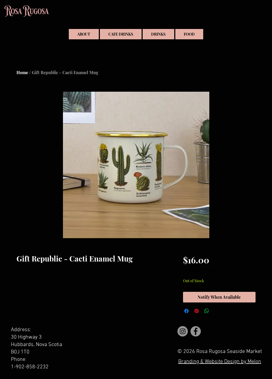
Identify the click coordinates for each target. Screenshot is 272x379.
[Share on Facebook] (186, 311)
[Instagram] (182, 331)
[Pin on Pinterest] (196, 311)
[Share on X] (217, 311)
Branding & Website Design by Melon (219, 362)
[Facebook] (195, 331)
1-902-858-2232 (30, 367)
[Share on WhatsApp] (206, 311)
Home (22, 72)
